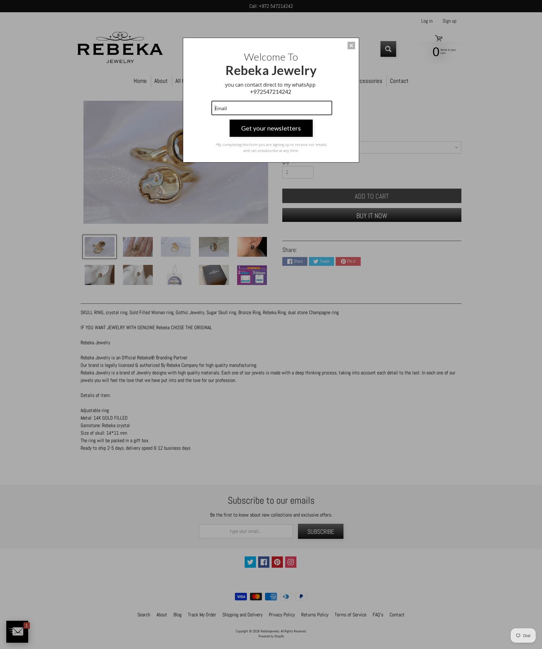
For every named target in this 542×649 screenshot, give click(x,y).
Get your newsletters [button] (271, 128)
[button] (351, 45)
